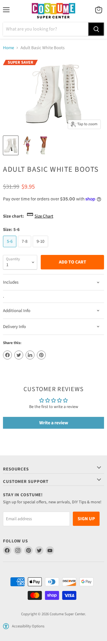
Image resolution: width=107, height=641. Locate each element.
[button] (6, 626)
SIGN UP (86, 518)
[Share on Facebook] (7, 355)
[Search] (96, 29)
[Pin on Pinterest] (41, 355)
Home (8, 48)
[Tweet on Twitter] (18, 355)
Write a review (53, 423)
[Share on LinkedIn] (30, 355)
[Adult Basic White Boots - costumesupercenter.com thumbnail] (10, 145)
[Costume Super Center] (53, 11)
